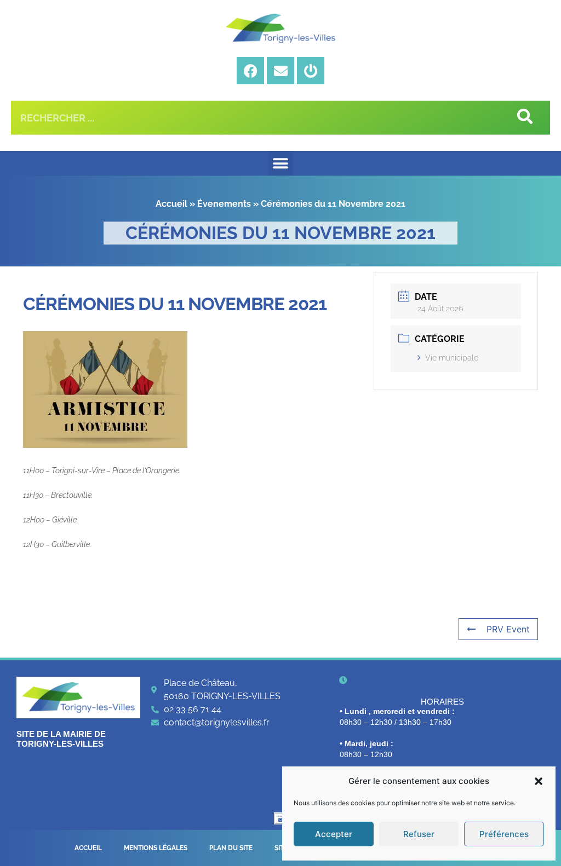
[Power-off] (310, 70)
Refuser (418, 834)
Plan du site (231, 848)
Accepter (333, 834)
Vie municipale (451, 357)
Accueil (171, 204)
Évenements (224, 204)
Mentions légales (155, 848)
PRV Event (508, 629)
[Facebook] (250, 70)
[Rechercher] (524, 118)
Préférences (504, 834)
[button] (538, 781)
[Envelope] (280, 70)
